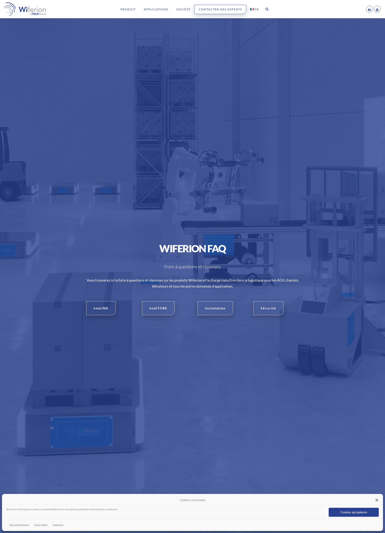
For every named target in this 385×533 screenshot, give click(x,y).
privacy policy (41, 524)
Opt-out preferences (19, 524)
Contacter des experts (220, 9)
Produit (128, 9)
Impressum (58, 524)
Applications (156, 9)
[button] (377, 500)
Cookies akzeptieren (353, 512)
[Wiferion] (19, 9)
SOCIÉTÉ (183, 9)
